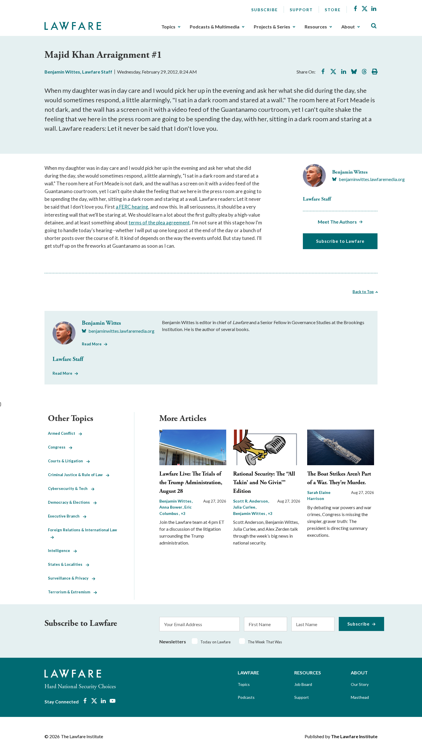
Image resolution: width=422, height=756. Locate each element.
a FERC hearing (132, 207)
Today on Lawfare (215, 642)
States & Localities (67, 564)
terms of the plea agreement (159, 223)
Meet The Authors (337, 221)
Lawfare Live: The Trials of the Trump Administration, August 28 (190, 482)
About (348, 26)
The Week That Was (265, 642)
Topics (168, 26)
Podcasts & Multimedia (214, 26)
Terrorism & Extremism (71, 592)
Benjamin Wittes (62, 71)
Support (301, 9)
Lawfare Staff (97, 71)
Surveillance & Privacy (70, 578)
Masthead (360, 697)
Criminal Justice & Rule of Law (77, 474)
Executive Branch (65, 516)
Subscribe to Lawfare (340, 241)
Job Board (303, 684)
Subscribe (264, 9)
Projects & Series (272, 26)
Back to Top (363, 291)
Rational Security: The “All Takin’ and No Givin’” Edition (264, 482)
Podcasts (246, 697)
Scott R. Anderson (251, 501)
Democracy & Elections (70, 502)
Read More (92, 344)
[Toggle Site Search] (374, 26)
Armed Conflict (63, 433)
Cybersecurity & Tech (69, 488)
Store (333, 9)
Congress (58, 447)
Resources (316, 26)
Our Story (360, 684)
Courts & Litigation (67, 461)
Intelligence (60, 550)
